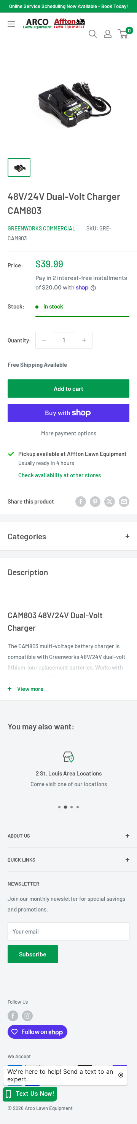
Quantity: (19, 340)
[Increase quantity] (84, 340)
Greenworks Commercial (41, 228)
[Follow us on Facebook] (13, 1015)
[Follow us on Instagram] (27, 1015)
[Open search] (93, 34)
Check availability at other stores (59, 475)
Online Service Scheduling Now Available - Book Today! (68, 6)
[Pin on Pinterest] (95, 501)
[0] (123, 33)
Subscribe (32, 954)
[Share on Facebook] (80, 501)
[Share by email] (124, 501)
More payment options (68, 433)
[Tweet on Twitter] (109, 501)
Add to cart (68, 388)
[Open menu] (11, 24)
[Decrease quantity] (44, 340)
